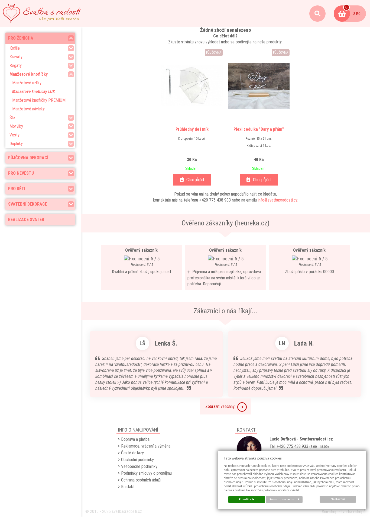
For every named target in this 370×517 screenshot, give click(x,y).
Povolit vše (247, 499)
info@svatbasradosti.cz (278, 200)
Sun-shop (329, 511)
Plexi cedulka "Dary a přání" (258, 129)
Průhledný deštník (192, 129)
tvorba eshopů (353, 511)
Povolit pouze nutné (284, 499)
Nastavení (338, 499)
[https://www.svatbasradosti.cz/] (42, 13)
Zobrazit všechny (220, 406)
